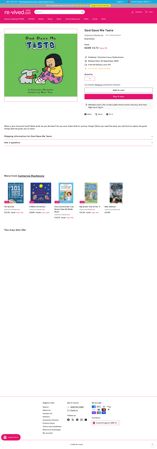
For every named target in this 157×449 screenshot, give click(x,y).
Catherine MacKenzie (93, 35)
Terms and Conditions (52, 426)
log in (100, 107)
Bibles (41, 19)
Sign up (91, 107)
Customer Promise (51, 420)
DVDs (86, 19)
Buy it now (118, 96)
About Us (46, 410)
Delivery (46, 417)
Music (59, 19)
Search (46, 407)
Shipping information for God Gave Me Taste (28, 136)
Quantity (88, 74)
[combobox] (59, 12)
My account (48, 433)
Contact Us (47, 413)
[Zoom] (40, 65)
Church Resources (73, 19)
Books (50, 19)
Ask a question (12, 142)
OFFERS (31, 19)
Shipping (98, 85)
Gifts (104, 19)
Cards (95, 19)
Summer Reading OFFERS (14, 19)
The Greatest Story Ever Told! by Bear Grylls (36, 2)
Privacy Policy (49, 423)
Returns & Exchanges (52, 430)
